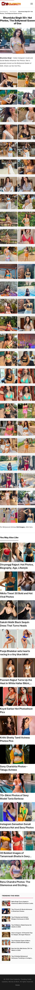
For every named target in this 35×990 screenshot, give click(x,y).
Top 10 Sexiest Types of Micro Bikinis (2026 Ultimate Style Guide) (20, 941)
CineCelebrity (4, 11)
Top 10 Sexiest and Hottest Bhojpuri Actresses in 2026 (20, 918)
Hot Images (20, 527)
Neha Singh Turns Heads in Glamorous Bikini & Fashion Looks (22, 902)
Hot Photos (13, 11)
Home (17, 985)
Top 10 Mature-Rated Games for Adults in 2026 (21, 926)
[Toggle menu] (32, 4)
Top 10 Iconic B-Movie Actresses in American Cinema (21, 910)
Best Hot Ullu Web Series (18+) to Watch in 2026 (21, 949)
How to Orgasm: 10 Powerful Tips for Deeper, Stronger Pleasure (22, 933)
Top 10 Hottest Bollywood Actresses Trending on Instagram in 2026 (22, 957)
